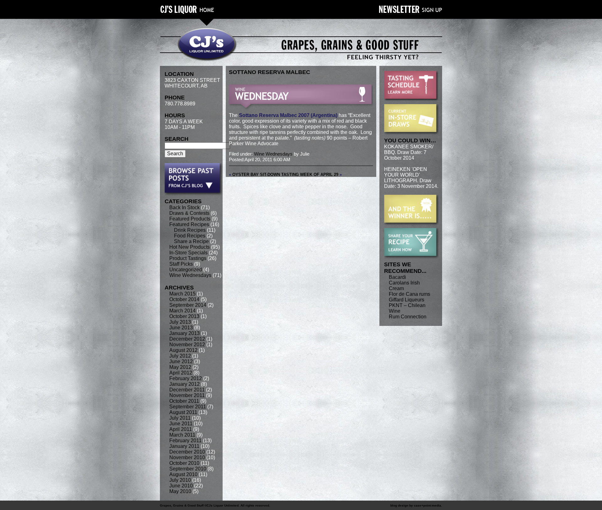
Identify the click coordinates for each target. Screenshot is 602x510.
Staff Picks (181, 264)
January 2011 (184, 446)
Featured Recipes (189, 224)
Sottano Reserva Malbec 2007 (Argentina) (288, 115)
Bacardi (397, 277)
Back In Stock (184, 207)
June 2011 (181, 423)
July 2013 (180, 322)
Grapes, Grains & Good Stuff (181, 505)
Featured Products (189, 218)
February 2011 (185, 440)
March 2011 (182, 435)
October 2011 (184, 401)
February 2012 (185, 378)
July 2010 (180, 480)
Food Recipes (189, 235)
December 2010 (187, 451)
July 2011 (180, 418)
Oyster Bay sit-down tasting (265, 174)
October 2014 (184, 299)
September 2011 (187, 406)
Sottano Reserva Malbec (269, 72)
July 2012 (180, 356)
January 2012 (184, 384)
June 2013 (181, 327)
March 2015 (182, 293)
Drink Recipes (190, 230)
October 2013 (184, 316)
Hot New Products (189, 247)
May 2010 (180, 491)
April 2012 (180, 372)
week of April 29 (319, 174)
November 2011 (187, 395)
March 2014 (182, 310)
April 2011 (180, 429)
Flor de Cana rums (409, 294)
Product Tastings (187, 258)
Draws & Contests (189, 213)
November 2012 (187, 344)
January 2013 (184, 333)
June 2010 (181, 485)
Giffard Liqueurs (406, 299)
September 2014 (187, 305)
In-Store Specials (188, 252)
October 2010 (184, 463)
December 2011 (187, 389)
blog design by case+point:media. (416, 505)
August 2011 (183, 412)
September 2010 (187, 468)
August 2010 (183, 474)
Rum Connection (407, 316)
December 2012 (187, 339)
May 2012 (180, 367)
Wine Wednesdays (190, 275)
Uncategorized (185, 269)
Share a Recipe (191, 241)
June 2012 (181, 361)
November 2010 (187, 457)
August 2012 (183, 350)
